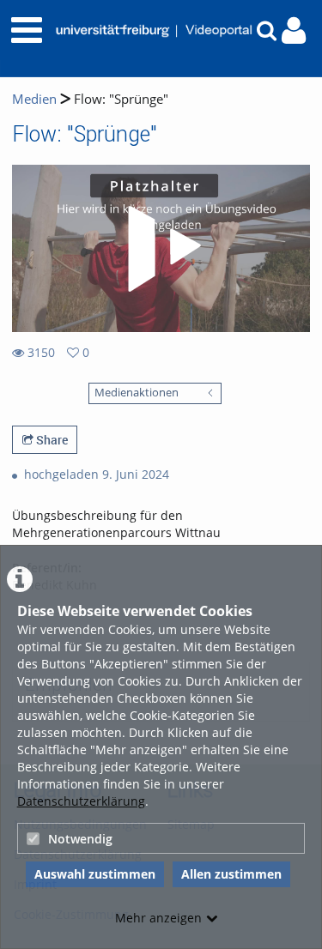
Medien (34, 99)
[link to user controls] (293, 30)
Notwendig (80, 839)
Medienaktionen (136, 392)
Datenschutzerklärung (81, 801)
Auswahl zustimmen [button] (94, 874)
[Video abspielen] (161, 249)
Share (50, 440)
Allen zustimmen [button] (231, 874)
